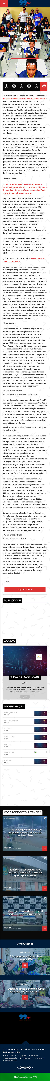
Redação (7, 847)
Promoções (27, 1058)
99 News (34, 1055)
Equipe (23, 1055)
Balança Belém (10, 712)
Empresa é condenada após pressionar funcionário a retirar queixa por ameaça (25, 872)
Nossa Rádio (10, 1055)
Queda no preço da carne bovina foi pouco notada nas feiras (26, 990)
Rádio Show (9, 736)
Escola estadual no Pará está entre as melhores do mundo (24, 191)
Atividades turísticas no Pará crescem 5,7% (26, 957)
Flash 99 (7, 760)
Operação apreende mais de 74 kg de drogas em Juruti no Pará (25, 912)
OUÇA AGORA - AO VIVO (26, 1076)
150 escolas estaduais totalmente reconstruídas (24, 98)
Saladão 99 (9, 752)
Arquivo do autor (25, 589)
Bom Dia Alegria (11, 720)
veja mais (25, 697)
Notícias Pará (25, 19)
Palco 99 (7, 744)
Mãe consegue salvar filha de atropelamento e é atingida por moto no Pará (25, 832)
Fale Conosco (11, 1060)
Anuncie (40, 1058)
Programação (11, 1058)
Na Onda (7, 728)
